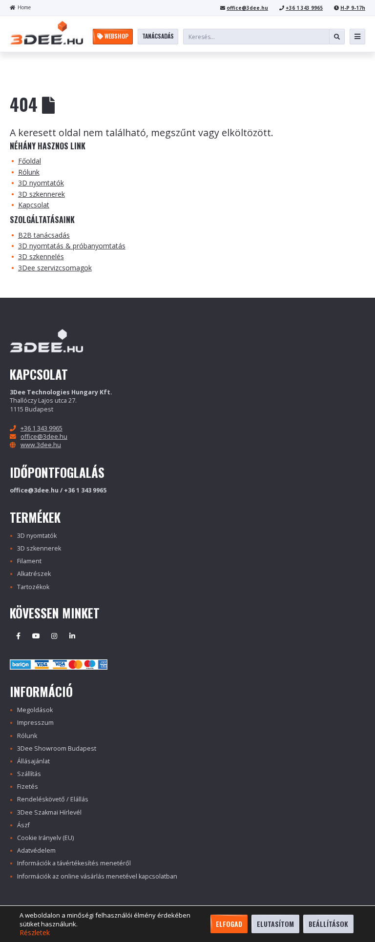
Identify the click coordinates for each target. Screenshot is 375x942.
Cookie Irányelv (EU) (45, 837)
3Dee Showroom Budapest (56, 748)
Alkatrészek (34, 573)
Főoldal (29, 160)
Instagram (54, 636)
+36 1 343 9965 (304, 7)
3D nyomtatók (41, 182)
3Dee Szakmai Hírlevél (49, 812)
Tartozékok (33, 587)
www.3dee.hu (41, 445)
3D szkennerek (41, 194)
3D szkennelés (41, 256)
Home (24, 7)
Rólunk (29, 172)
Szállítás (29, 774)
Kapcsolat (33, 204)
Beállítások (328, 924)
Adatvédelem (36, 850)
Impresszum (35, 722)
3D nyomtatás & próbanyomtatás (71, 245)
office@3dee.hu (247, 7)
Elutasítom (275, 924)
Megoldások (35, 710)
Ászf (23, 825)
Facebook (18, 636)
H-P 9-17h (352, 7)
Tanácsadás (158, 36)
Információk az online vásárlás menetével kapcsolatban (97, 876)
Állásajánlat (33, 761)
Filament (29, 561)
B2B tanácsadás (44, 235)
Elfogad (229, 924)
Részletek (35, 932)
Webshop (115, 36)
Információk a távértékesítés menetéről (74, 863)
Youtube (36, 636)
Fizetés (27, 786)
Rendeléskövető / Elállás (52, 799)
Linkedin (72, 636)
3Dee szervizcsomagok (55, 267)
